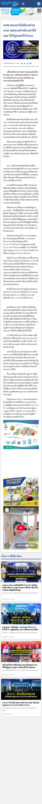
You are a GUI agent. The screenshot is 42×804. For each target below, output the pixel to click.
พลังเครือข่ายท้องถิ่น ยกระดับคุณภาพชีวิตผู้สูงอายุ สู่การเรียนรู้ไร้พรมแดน (19, 666)
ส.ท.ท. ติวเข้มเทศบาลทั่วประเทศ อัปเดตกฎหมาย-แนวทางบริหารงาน (20, 704)
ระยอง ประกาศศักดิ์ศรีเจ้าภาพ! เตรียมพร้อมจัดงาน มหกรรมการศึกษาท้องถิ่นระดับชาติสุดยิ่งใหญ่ (20, 587)
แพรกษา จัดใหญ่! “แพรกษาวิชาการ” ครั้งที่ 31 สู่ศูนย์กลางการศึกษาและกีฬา (20, 628)
